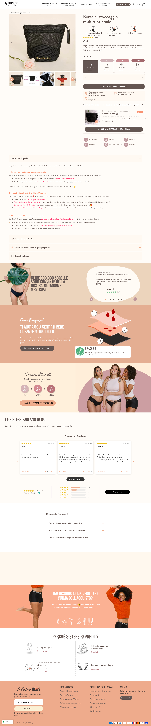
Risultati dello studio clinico (69, 691)
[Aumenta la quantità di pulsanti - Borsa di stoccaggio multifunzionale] (138, 77)
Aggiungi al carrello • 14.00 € (114, 86)
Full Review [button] (25, 472)
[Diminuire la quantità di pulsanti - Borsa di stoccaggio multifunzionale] (89, 77)
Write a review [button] (117, 492)
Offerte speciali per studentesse (70, 703)
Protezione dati (95, 695)
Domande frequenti (66, 695)
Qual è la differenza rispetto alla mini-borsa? (69, 537)
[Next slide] (133, 461)
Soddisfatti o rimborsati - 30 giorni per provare (32, 247)
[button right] (72, 79)
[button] (88, 37)
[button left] (12, 79)
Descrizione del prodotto (20, 158)
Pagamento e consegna (98, 703)
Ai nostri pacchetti (123, 4)
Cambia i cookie (95, 711)
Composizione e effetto (24, 238)
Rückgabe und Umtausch (68, 707)
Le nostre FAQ (126, 698)
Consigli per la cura (22, 256)
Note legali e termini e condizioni (101, 691)
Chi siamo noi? (95, 707)
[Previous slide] (17, 461)
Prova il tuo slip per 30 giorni (69, 699)
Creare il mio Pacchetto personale (37, 403)
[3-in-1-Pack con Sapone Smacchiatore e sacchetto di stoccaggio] (92, 124)
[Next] (73, 42)
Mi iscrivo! (28, 708)
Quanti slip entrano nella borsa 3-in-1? (66, 523)
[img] (26, 443)
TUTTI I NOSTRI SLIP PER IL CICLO (39, 348)
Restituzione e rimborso (98, 699)
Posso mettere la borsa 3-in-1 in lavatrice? (67, 530)
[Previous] (11, 42)
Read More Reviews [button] (75, 479)
